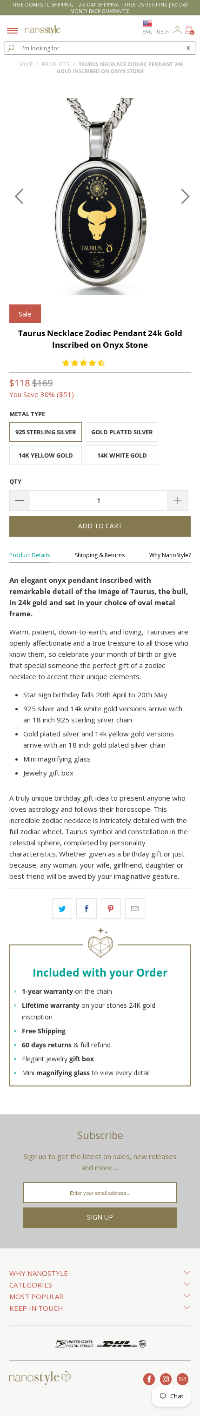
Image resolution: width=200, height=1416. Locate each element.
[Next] (181, 196)
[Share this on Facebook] (86, 908)
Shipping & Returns (100, 555)
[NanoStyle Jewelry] (42, 24)
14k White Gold (122, 455)
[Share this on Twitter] (62, 908)
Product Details (29, 555)
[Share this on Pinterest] (111, 908)
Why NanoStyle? (170, 555)
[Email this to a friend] (135, 908)
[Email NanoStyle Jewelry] (182, 1379)
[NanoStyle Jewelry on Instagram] (166, 1379)
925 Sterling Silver (45, 432)
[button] (83, 362)
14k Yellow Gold (46, 455)
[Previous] (19, 196)
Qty (15, 481)
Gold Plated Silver (122, 432)
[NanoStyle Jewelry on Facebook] (149, 1379)
